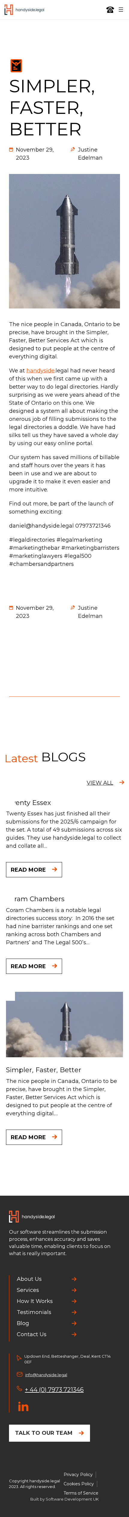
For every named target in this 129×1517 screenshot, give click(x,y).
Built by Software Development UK (64, 1499)
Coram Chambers (35, 899)
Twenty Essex (28, 803)
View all (100, 783)
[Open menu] (120, 9)
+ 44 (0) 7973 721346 (54, 1389)
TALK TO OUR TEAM (44, 1433)
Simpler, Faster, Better (43, 1070)
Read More (28, 870)
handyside (40, 370)
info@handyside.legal (46, 1374)
